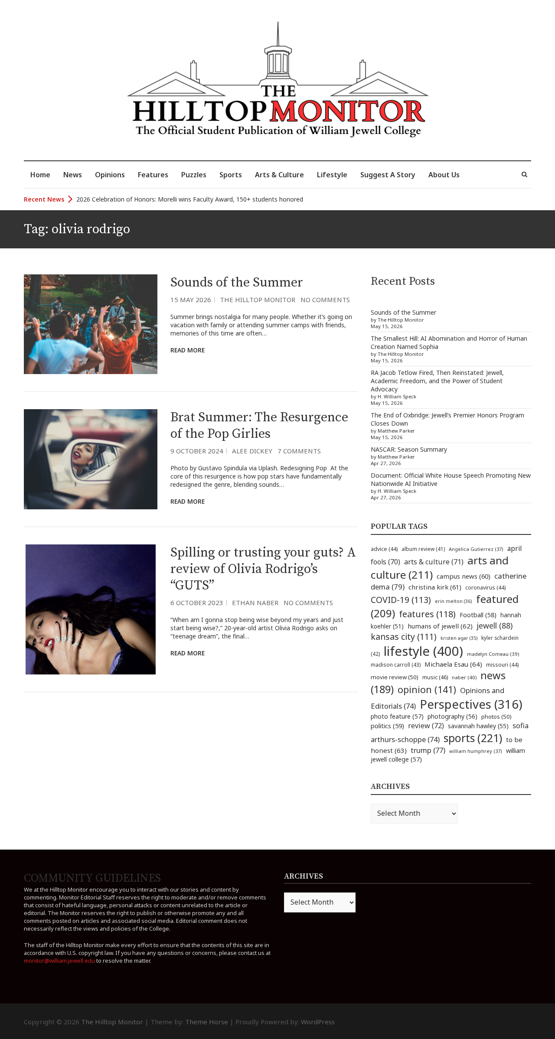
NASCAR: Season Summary (409, 449)
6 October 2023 (196, 602)
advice (384, 549)
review (426, 725)
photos (496, 716)
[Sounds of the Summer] (90, 324)
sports (473, 737)
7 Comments (299, 450)
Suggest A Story (387, 174)
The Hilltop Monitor (257, 299)
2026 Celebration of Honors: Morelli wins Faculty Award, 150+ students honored (189, 199)
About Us (444, 174)
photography (452, 716)
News (72, 174)
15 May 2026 (190, 299)
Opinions (110, 174)
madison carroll (396, 664)
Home (40, 174)
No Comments (325, 299)
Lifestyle (332, 174)
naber (464, 677)
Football (478, 615)
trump (428, 750)
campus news (463, 576)
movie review (394, 677)
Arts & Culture (279, 174)
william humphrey (475, 751)
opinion (427, 689)
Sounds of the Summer (236, 282)
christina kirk (434, 587)
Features (153, 174)
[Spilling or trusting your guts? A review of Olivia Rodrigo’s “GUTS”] (90, 609)
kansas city (404, 636)
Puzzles (193, 174)
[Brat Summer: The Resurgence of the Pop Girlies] (90, 459)
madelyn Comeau (493, 654)
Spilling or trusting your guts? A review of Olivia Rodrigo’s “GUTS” (263, 569)
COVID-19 (401, 600)
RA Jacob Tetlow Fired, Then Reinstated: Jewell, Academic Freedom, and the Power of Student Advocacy (437, 380)
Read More (187, 350)
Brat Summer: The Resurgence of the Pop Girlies (259, 425)
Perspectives (471, 704)
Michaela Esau (453, 664)
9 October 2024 (196, 450)
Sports (230, 174)
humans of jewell (440, 626)
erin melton (453, 601)
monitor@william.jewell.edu (59, 960)
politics (387, 725)
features (427, 614)
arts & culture (434, 562)
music (435, 677)
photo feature (397, 716)
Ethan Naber (255, 602)
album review (423, 548)
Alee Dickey (252, 450)
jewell (495, 625)
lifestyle (423, 651)
